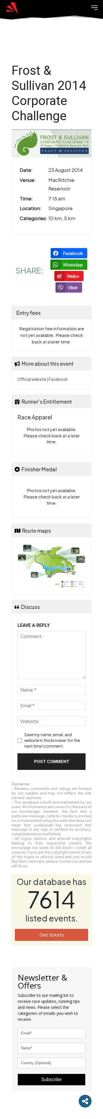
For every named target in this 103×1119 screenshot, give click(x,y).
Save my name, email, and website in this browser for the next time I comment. (52, 740)
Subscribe (51, 1079)
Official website (31, 379)
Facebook (58, 379)
